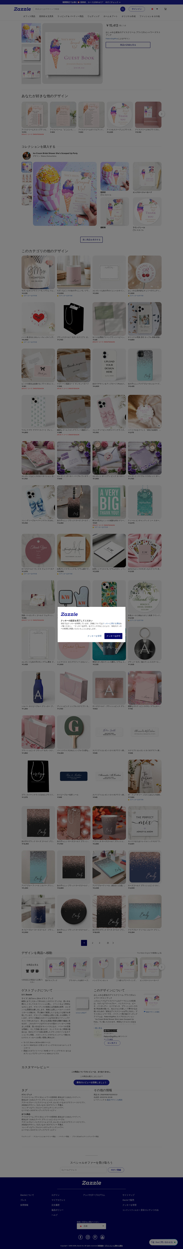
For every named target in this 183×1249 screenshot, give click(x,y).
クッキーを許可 (113, 636)
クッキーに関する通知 (111, 623)
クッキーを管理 (94, 636)
